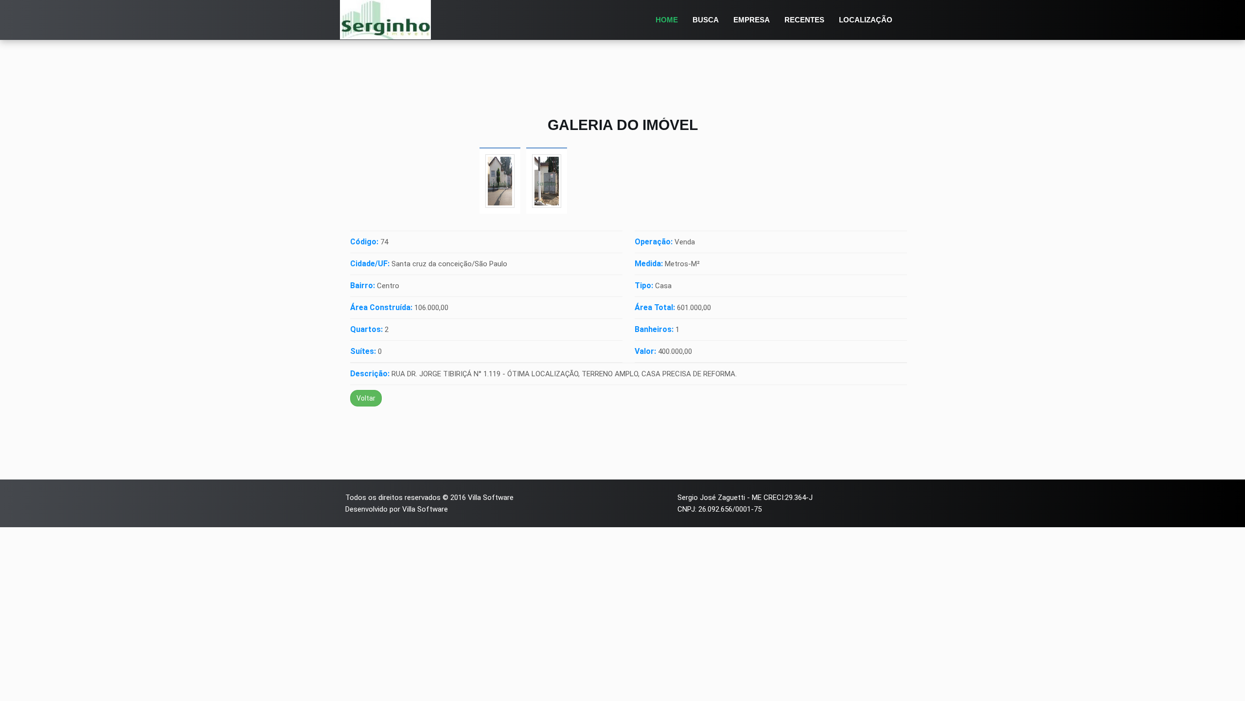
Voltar (365, 398)
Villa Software (491, 497)
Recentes (804, 20)
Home (667, 20)
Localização (865, 20)
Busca (706, 20)
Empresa (751, 20)
